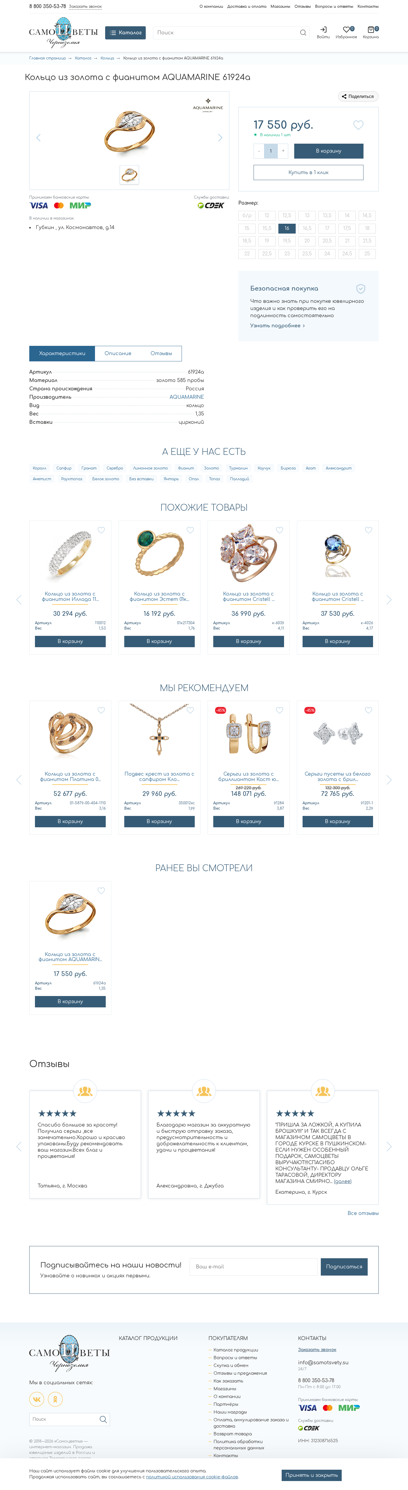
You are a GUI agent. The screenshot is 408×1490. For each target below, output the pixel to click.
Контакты (368, 6)
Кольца (107, 58)
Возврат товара (233, 1434)
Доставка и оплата (246, 6)
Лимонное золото (150, 468)
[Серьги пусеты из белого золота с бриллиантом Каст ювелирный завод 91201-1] (338, 736)
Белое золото (105, 479)
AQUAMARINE (187, 397)
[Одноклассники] (55, 1399)
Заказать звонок (317, 1350)
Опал (194, 479)
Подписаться (344, 1267)
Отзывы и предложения (240, 1373)
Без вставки (141, 479)
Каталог (83, 58)
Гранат (89, 468)
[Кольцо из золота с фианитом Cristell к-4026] (338, 556)
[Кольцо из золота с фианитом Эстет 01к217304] (159, 556)
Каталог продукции (236, 1350)
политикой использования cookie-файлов (192, 1477)
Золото (211, 468)
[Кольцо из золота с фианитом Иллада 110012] (70, 556)
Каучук (264, 468)
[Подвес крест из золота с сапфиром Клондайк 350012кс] (159, 736)
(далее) (343, 1181)
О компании (211, 6)
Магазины (280, 6)
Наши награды (230, 1412)
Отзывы (303, 6)
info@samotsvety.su (323, 1362)
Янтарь (171, 479)
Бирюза (288, 468)
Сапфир (63, 468)
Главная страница (47, 58)
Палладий (239, 479)
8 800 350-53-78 (47, 6)
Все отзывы (363, 1213)
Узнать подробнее (275, 326)
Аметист (42, 479)
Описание (118, 353)
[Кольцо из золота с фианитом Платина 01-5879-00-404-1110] (70, 736)
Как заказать (228, 1381)
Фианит (186, 468)
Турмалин (238, 468)
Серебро (115, 468)
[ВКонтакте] (36, 1399)
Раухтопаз (71, 479)
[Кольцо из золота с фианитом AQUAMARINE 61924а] (70, 917)
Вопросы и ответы (334, 6)
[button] (39, 137)
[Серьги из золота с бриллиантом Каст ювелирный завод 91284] (248, 736)
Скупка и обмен (231, 1365)
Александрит (339, 468)
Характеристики (62, 353)
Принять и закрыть (312, 1475)
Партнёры (226, 1404)
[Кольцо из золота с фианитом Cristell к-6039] (248, 556)
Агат (311, 468)
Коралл (39, 468)
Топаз (214, 479)
